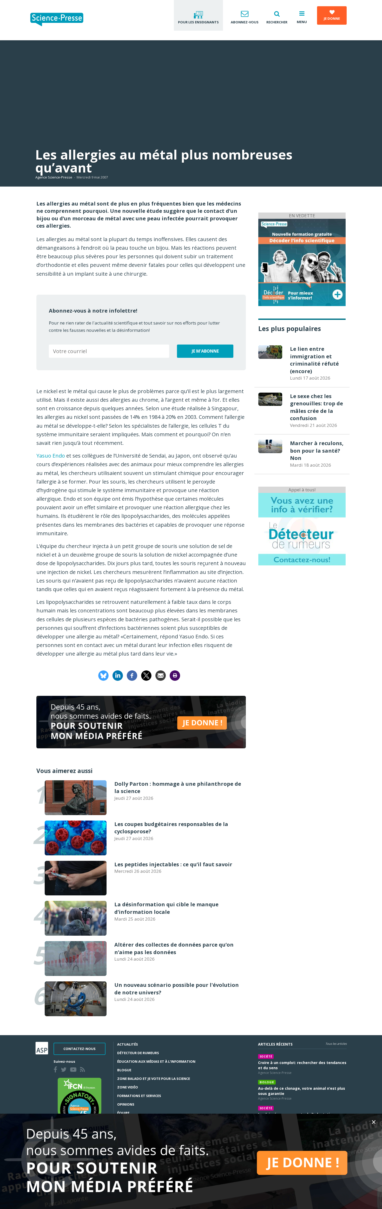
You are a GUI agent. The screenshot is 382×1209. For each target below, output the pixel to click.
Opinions (125, 1104)
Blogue (124, 1070)
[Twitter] (65, 1070)
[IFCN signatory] (79, 1104)
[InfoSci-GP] (302, 261)
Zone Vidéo (127, 1087)
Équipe (123, 1113)
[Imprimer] (175, 675)
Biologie (267, 1082)
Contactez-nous (79, 1048)
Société (266, 1056)
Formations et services (139, 1095)
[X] (146, 675)
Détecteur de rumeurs (138, 1053)
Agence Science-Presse (53, 177)
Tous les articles (336, 1044)
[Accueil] (61, 20)
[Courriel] (160, 675)
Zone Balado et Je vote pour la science (153, 1078)
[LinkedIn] (118, 675)
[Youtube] (74, 1070)
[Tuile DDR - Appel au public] (302, 528)
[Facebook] (132, 675)
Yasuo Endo (50, 455)
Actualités (127, 1044)
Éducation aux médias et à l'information (156, 1061)
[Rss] (83, 1070)
